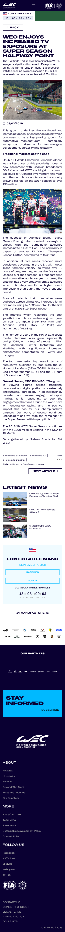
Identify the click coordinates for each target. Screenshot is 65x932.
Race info (32, 572)
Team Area (9, 820)
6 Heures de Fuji (38, 455)
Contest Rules (11, 836)
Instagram (9, 869)
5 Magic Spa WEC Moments (40, 527)
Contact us (11, 902)
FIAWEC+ (8, 770)
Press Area (9, 825)
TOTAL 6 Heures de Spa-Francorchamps (23, 464)
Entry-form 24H (12, 814)
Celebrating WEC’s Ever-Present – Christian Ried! (44, 495)
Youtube (7, 864)
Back (14, 27)
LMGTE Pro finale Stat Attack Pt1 (42, 511)
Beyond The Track (13, 787)
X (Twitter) (9, 858)
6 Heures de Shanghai (14, 459)
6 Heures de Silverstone (15, 455)
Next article (44, 471)
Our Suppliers (11, 798)
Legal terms (12, 912)
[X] (57, 459)
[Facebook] (59, 459)
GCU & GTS (10, 921)
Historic (7, 781)
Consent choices (16, 907)
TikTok (6, 875)
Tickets (33, 580)
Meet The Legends (14, 792)
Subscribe (50, 710)
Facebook (8, 853)
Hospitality (9, 776)
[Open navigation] (33, 6)
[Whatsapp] (61, 459)
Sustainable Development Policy (22, 831)
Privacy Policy (13, 916)
